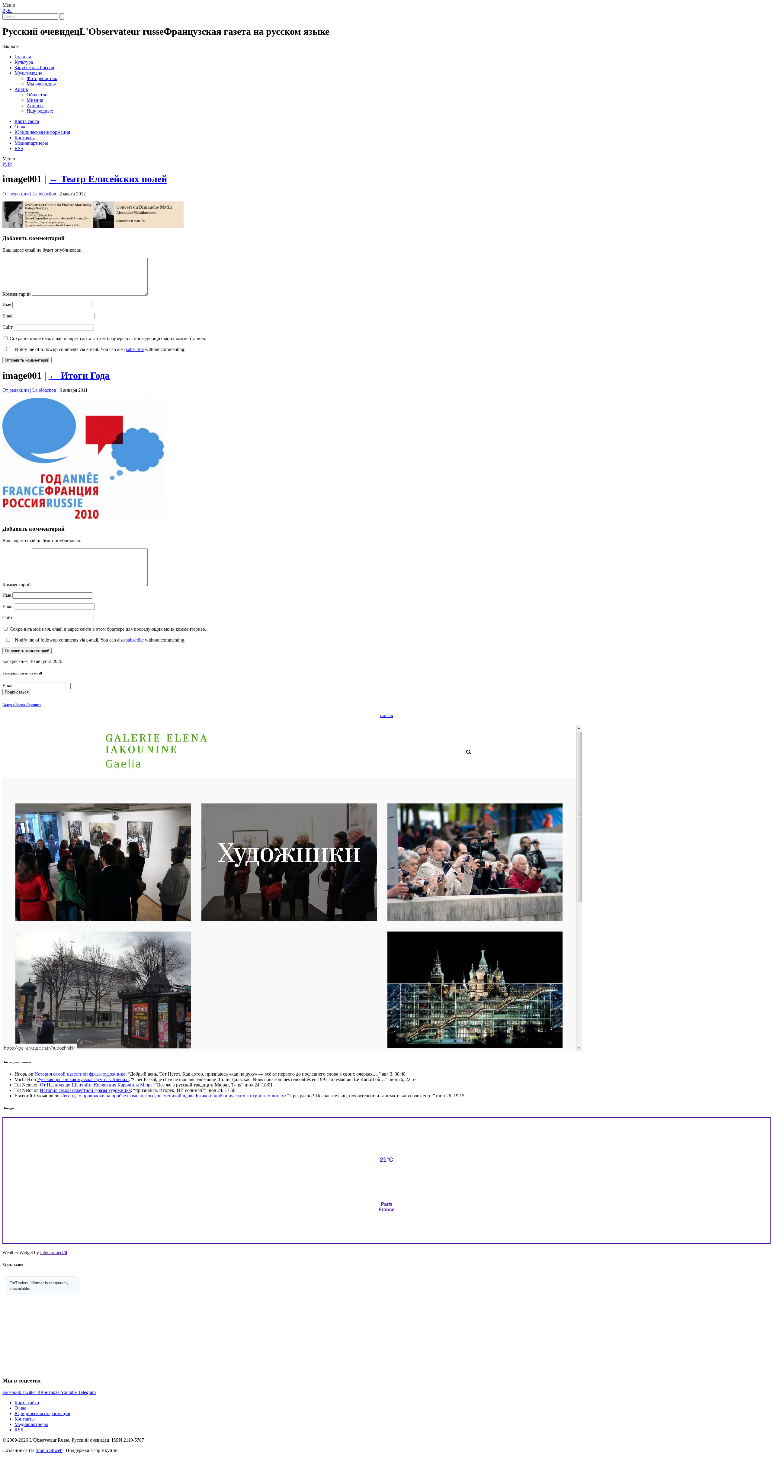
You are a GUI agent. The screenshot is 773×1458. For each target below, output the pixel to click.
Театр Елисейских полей (108, 178)
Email (8, 315)
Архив (21, 89)
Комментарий (16, 294)
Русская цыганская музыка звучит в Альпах (83, 1079)
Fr (10, 10)
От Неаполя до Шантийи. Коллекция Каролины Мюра (96, 1084)
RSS (18, 148)
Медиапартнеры (31, 143)
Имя (6, 304)
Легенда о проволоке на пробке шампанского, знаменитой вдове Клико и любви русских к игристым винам (173, 1095)
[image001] (93, 226)
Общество (37, 94)
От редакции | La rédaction (29, 193)
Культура (23, 62)
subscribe (135, 349)
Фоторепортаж (42, 78)
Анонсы (35, 105)
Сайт (7, 327)
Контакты (24, 137)
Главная (22, 56)
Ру (5, 10)
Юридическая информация (42, 132)
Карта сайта (26, 121)
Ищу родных (40, 111)
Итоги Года (79, 375)
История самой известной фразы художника (79, 1074)
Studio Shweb (49, 1450)
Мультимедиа (28, 73)
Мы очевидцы (41, 83)
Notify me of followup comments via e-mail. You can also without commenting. (99, 349)
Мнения (35, 100)
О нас (20, 126)
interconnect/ (53, 1252)
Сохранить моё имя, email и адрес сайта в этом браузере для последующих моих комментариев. (108, 338)
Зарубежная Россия (34, 67)
